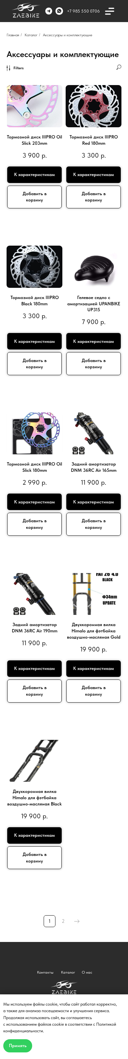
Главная (13, 35)
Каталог (31, 35)
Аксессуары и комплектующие (67, 35)
